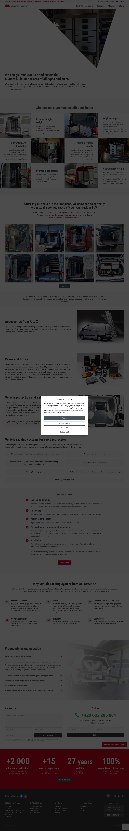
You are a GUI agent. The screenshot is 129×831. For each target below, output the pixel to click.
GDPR (67, 432)
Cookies (62, 432)
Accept (64, 418)
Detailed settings (64, 423)
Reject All (64, 428)
